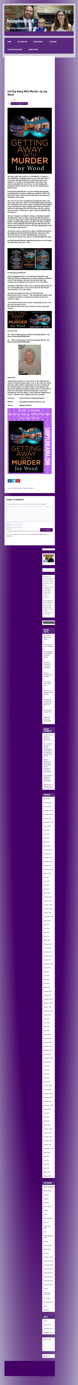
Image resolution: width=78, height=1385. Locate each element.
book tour (24, 103)
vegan (45, 1306)
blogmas (46, 1199)
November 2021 (48, 956)
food (45, 1232)
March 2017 (47, 1172)
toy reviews (47, 1298)
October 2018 (47, 1101)
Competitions (33, 50)
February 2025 (48, 802)
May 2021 (46, 979)
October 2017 (47, 1144)
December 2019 (48, 1046)
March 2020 (47, 1034)
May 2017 (46, 1164)
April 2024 (46, 842)
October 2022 (47, 913)
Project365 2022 (48, 1273)
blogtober (46, 1202)
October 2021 (47, 960)
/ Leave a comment (28, 488)
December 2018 (48, 1093)
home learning (48, 1245)
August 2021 (47, 968)
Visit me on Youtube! (15, 50)
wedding (46, 1310)
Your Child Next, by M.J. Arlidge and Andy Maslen (48, 654)
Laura (14, 100)
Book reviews (38, 42)
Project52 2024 (48, 1285)
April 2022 (46, 936)
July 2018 (46, 1113)
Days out (46, 1222)
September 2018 (48, 1105)
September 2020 (48, 1011)
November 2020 (48, 1003)
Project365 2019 (48, 1265)
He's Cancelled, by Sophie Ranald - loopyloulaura (48, 746)
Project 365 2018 (48, 1261)
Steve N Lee (47, 735)
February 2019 (48, 1086)
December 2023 (48, 858)
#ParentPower (48, 1191)
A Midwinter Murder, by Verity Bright (47, 719)
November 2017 (48, 1141)
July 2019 (46, 1066)
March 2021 (47, 987)
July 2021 (46, 972)
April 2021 (46, 983)
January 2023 (47, 901)
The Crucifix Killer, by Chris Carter (48, 637)
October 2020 (47, 1007)
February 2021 (48, 991)
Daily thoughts (48, 1218)
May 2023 (46, 885)
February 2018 (48, 1129)
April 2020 (47, 1030)
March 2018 (47, 1125)
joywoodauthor (26, 405)
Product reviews (48, 1257)
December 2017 (48, 1137)
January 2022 (47, 948)
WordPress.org (48, 1332)
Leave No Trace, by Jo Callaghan (48, 645)
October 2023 (47, 865)
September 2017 (48, 1148)
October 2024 (47, 818)
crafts (45, 1214)
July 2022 (46, 924)
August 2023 (47, 873)
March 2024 (47, 846)
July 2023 (46, 877)
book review (15, 103)
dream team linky (47, 1227)
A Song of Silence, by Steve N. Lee (47, 738)
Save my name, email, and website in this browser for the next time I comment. (30, 531)
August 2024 (47, 826)
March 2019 (47, 1082)
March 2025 (47, 799)
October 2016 (47, 1176)
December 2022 (48, 905)
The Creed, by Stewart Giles (47, 711)
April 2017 (46, 1168)
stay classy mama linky (47, 1293)
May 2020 (46, 1027)
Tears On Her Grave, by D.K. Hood (47, 683)
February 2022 (48, 944)
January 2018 (47, 1133)
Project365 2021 (48, 1269)
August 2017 (47, 1152)
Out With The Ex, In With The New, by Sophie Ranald (48, 753)
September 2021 (48, 964)
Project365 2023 (48, 1277)
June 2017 (46, 1160)
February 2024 (48, 850)
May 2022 (46, 932)
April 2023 (46, 889)
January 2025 (47, 806)
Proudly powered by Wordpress (48, 1376)
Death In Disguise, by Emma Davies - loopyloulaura (48, 762)
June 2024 (46, 834)
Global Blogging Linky (48, 1236)
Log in (45, 1321)
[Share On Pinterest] (18, 481)
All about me (22, 42)
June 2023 (46, 881)
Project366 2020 (48, 1281)
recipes (46, 1288)
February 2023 (48, 897)
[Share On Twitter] (14, 481)
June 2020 (47, 1023)
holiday (46, 1241)
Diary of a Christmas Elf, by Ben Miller (48, 674)
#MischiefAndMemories (49, 1187)
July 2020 (46, 1019)
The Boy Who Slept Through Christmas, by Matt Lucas (48, 702)
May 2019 (46, 1074)
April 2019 (46, 1078)
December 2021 (48, 952)
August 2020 (47, 1015)
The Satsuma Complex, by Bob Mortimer (48, 692)
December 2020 (48, 999)
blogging (46, 1195)
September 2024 (48, 822)
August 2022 (47, 920)
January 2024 (47, 854)
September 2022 (48, 916)
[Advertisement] (30, 74)
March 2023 (47, 893)
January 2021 (47, 995)
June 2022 (46, 928)
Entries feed (47, 1325)
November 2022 (48, 909)
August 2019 (47, 1062)
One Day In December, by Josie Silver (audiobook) (47, 665)
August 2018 (47, 1109)
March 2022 (47, 940)
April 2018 (46, 1121)
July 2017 (46, 1156)
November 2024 (48, 814)
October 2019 (47, 1054)
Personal (46, 1253)
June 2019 (46, 1070)
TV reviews (53, 42)
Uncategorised (48, 1302)
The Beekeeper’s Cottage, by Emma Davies (47, 769)
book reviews (18, 488)
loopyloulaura (19, 21)
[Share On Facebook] (10, 481)
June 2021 (46, 975)
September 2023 (48, 869)
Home (9, 42)
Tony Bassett (47, 784)
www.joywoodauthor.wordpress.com (32, 402)
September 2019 (48, 1058)
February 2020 (48, 1038)
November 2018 (48, 1097)
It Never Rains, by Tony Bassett (48, 787)
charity (46, 1210)
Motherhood (47, 1249)
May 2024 (46, 838)
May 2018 (46, 1117)
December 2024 (48, 810)
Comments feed (48, 1328)
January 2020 (48, 1042)
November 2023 (48, 861)
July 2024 (46, 830)
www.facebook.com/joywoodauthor (32, 398)
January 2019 (47, 1089)
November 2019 (48, 1050)
